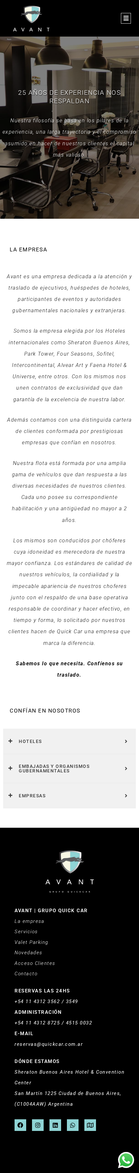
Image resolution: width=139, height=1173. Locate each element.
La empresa (29, 921)
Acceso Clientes (35, 963)
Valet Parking (31, 942)
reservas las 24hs (42, 991)
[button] (126, 18)
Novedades (28, 953)
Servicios (26, 932)
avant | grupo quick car (51, 910)
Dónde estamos (37, 1061)
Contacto (26, 974)
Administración (38, 1012)
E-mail (24, 1033)
